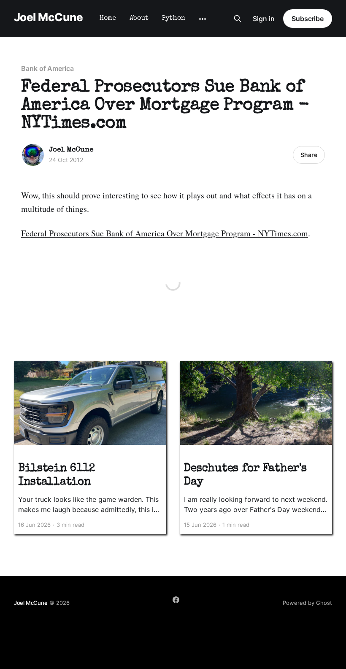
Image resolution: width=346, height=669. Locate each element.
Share (308, 154)
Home (108, 18)
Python (173, 18)
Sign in (264, 18)
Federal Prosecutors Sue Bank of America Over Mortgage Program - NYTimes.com (164, 233)
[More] (202, 19)
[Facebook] (176, 599)
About (139, 18)
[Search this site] (237, 18)
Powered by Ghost (307, 602)
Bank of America (47, 68)
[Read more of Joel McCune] (33, 155)
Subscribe (308, 18)
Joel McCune (48, 17)
